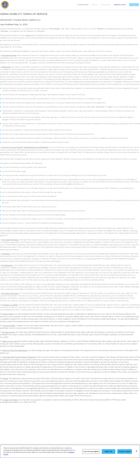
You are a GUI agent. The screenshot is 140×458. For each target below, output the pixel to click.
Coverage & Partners (82, 4)
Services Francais (105, 4)
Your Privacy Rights (91, 451)
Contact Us (95, 4)
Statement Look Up (120, 4)
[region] (70, 451)
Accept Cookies (124, 451)
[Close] (136, 451)
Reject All (108, 451)
